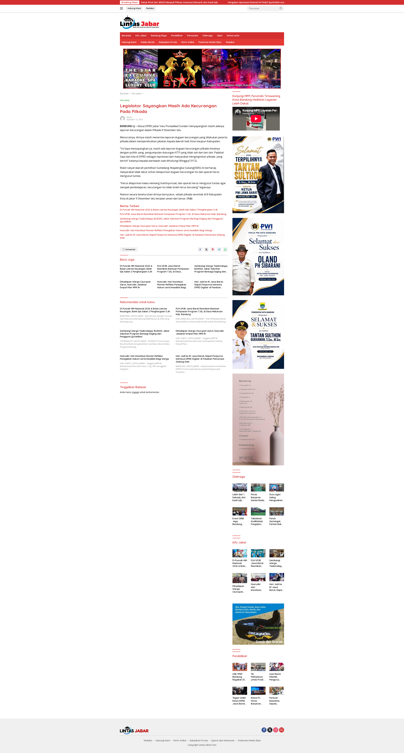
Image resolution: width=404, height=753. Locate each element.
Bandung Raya (159, 35)
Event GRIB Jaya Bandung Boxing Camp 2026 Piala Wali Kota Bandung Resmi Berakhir (239, 521)
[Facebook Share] (200, 249)
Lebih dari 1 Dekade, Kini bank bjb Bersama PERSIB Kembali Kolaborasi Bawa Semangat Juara (238, 497)
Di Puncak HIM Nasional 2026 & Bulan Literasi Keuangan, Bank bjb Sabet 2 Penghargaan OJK (169, 209)
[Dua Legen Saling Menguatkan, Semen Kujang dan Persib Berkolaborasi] (276, 487)
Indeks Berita (147, 42)
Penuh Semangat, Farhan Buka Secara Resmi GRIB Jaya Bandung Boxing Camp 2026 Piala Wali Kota (276, 521)
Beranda (126, 35)
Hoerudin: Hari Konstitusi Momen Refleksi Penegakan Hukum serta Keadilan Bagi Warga (166, 230)
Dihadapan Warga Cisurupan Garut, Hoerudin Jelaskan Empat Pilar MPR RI (159, 226)
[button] (281, 8)
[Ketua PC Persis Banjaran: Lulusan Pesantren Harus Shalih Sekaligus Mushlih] (258, 691)
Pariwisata (192, 35)
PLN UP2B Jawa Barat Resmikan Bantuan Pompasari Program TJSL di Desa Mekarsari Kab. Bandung (173, 214)
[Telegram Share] (219, 249)
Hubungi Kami (134, 8)
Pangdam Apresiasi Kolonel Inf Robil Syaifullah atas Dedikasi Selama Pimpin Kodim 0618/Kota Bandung (240, 2)
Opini (219, 35)
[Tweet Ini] (206, 249)
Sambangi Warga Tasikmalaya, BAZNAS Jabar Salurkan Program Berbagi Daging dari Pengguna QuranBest (171, 220)
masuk (135, 392)
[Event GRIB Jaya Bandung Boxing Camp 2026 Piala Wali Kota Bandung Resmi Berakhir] (239, 511)
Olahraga (207, 35)
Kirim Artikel (187, 42)
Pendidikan (177, 35)
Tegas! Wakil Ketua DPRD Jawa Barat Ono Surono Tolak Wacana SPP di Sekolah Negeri (239, 700)
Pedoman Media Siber (210, 42)
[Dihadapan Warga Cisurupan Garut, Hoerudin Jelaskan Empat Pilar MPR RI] (239, 578)
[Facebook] (264, 730)
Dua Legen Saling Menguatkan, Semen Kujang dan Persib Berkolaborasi (276, 497)
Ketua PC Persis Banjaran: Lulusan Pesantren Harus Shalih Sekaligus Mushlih (257, 700)
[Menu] (122, 8)
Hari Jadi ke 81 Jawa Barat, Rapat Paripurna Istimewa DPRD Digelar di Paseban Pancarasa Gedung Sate (172, 236)
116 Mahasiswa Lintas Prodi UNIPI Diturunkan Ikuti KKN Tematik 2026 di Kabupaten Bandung (258, 677)
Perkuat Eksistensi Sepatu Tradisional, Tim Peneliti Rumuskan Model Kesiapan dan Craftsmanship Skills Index (276, 700)
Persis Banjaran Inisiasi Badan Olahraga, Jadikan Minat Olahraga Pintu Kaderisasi (258, 497)
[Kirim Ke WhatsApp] (225, 249)
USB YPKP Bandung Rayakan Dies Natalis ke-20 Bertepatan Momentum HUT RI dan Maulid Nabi (239, 677)
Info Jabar (141, 35)
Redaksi (150, 8)
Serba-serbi (233, 35)
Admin (129, 117)
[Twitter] (269, 730)
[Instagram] (275, 730)
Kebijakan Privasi (168, 42)
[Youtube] (281, 730)
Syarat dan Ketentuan (223, 740)
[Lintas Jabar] (139, 21)
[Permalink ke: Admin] (122, 118)
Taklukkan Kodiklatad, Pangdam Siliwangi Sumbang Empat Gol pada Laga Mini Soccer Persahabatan (258, 521)
